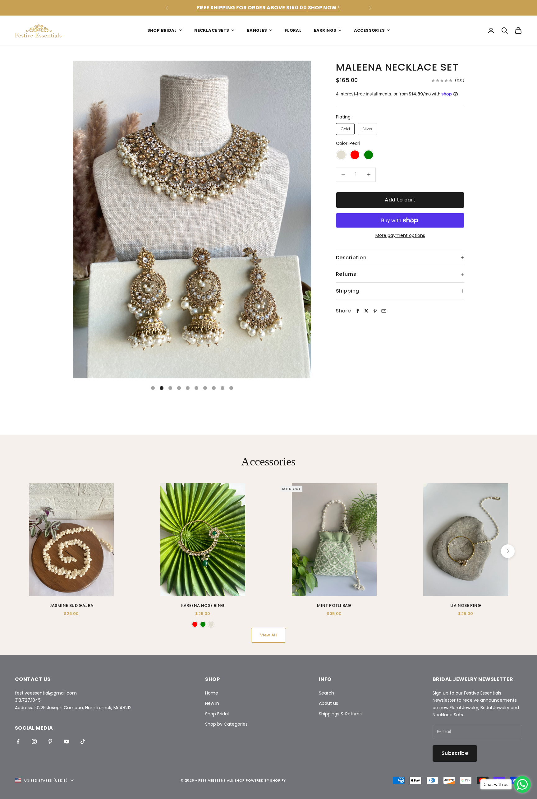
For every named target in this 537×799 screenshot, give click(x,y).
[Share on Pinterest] (375, 310)
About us (328, 703)
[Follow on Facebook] (18, 741)
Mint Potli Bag (334, 605)
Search (326, 693)
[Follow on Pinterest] (50, 741)
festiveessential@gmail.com (46, 693)
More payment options (400, 235)
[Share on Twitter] (366, 310)
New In (212, 703)
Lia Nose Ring (465, 605)
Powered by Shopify (266, 780)
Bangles (257, 30)
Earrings (325, 30)
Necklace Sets (211, 30)
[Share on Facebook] (357, 310)
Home (211, 693)
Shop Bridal (162, 30)
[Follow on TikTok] (83, 741)
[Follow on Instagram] (34, 741)
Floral (293, 30)
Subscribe (455, 753)
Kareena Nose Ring (203, 605)
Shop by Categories (226, 724)
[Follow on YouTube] (66, 741)
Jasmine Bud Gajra (71, 605)
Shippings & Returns (340, 714)
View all (268, 635)
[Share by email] (383, 310)
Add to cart (400, 199)
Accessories (369, 30)
